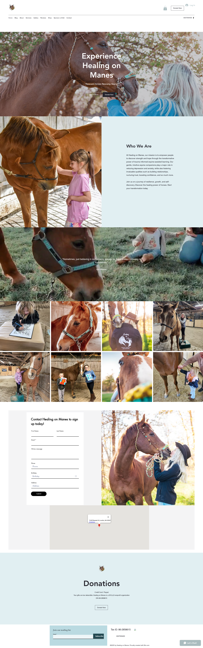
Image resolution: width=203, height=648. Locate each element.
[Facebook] (193, 18)
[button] (165, 8)
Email (33, 440)
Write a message (36, 449)
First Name (34, 431)
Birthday (34, 473)
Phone (33, 463)
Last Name (60, 431)
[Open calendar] (76, 476)
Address (34, 482)
